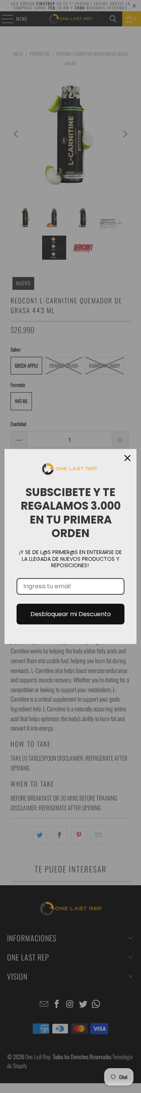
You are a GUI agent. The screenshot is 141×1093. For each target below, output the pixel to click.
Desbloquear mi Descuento (70, 614)
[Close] (127, 458)
